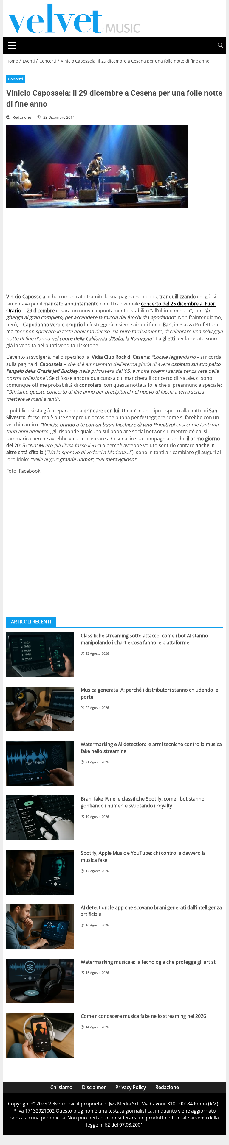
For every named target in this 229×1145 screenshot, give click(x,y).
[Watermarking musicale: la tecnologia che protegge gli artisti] (40, 981)
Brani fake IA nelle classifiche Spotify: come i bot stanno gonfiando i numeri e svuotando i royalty (143, 802)
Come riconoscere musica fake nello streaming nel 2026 (143, 1016)
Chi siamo (61, 1087)
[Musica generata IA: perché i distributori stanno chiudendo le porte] (40, 709)
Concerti (15, 79)
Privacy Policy (130, 1087)
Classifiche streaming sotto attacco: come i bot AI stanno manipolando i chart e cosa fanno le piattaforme (144, 639)
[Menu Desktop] (12, 45)
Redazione (167, 1087)
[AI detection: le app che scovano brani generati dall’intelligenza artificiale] (40, 926)
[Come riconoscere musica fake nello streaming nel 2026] (40, 1035)
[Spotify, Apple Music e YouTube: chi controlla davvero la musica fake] (40, 872)
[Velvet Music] (73, 18)
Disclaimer (94, 1087)
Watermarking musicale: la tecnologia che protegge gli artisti (149, 962)
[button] (220, 45)
